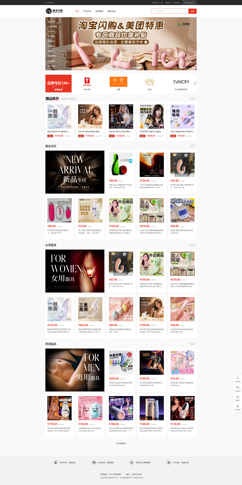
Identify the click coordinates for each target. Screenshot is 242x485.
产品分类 (87, 11)
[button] (77, 44)
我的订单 (168, 2)
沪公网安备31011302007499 (131, 477)
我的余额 (176, 2)
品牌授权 (99, 11)
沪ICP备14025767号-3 (109, 477)
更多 (192, 99)
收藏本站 (51, 2)
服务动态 (112, 11)
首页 (77, 11)
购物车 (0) (190, 3)
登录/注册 (155, 2)
